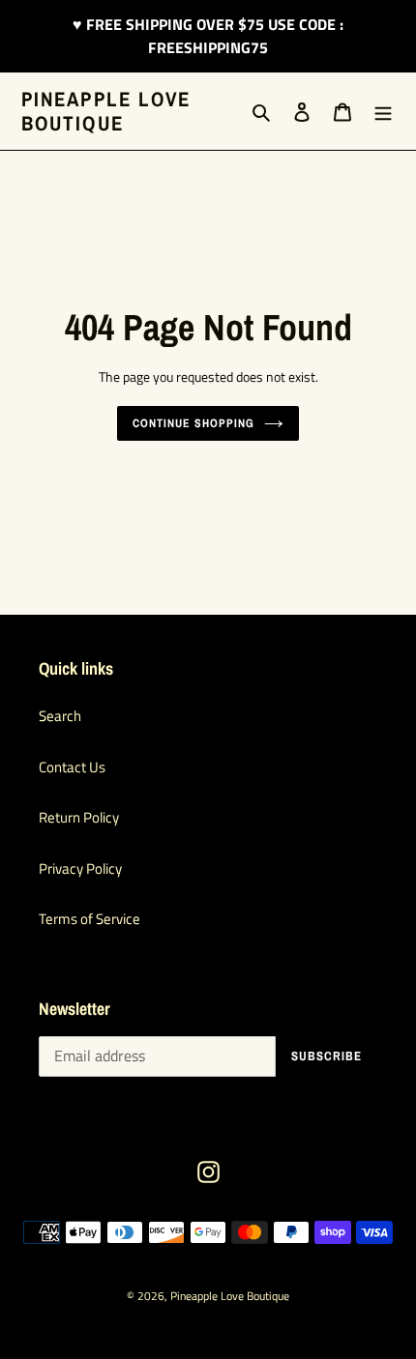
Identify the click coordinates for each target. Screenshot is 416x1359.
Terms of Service (89, 919)
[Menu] (383, 111)
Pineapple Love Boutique (106, 111)
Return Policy (79, 817)
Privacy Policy (80, 868)
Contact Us (72, 767)
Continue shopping (193, 423)
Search (60, 716)
